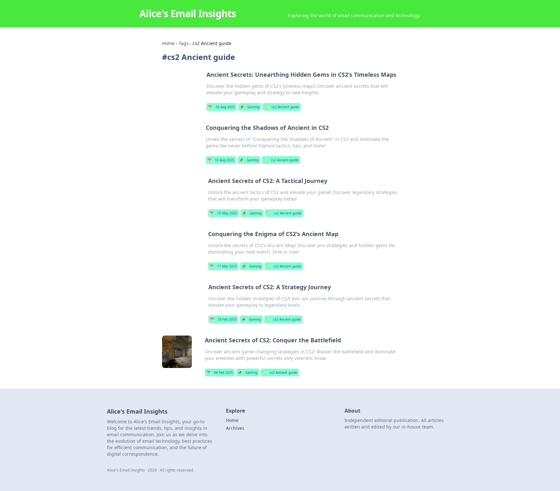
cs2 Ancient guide (281, 107)
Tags (184, 43)
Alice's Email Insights (187, 13)
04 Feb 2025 (219, 372)
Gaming (249, 107)
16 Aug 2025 (221, 107)
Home (168, 43)
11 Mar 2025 (223, 266)
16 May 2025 (223, 213)
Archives (235, 428)
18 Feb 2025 (223, 319)
